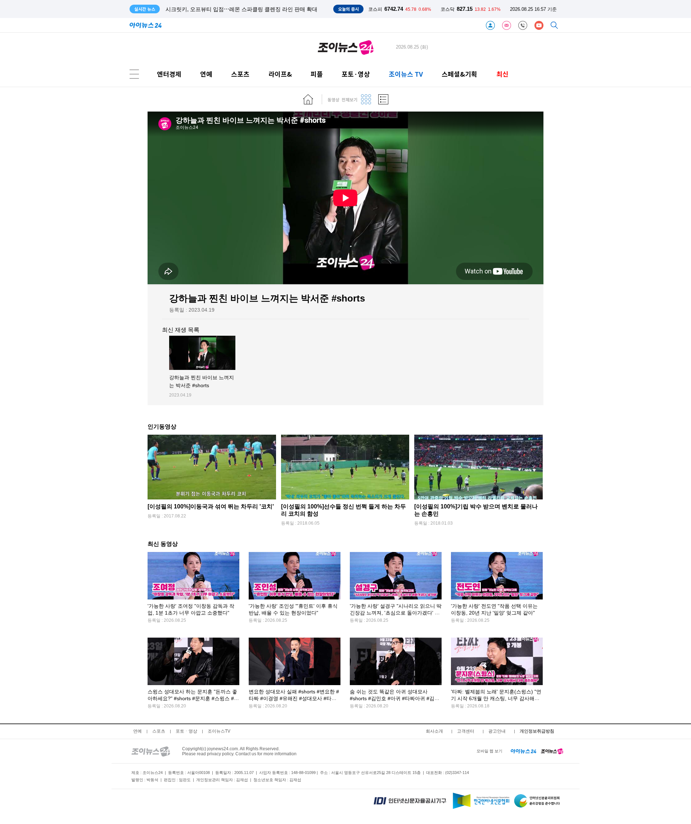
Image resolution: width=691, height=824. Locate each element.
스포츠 (240, 74)
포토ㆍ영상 (186, 731)
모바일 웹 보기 (489, 751)
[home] (308, 99)
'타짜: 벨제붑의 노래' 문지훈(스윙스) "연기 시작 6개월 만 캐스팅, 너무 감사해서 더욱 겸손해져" (496, 698)
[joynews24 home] (552, 751)
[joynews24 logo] (346, 47)
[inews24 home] (523, 751)
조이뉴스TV (219, 731)
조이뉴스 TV (406, 74)
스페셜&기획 (459, 74)
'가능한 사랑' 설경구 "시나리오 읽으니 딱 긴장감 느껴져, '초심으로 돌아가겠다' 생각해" (396, 613)
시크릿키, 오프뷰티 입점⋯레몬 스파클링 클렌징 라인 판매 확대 (241, 9)
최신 (502, 74)
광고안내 (497, 731)
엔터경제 (169, 74)
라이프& (280, 74)
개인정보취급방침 (537, 731)
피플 (317, 74)
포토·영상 (356, 74)
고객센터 (465, 731)
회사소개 (434, 731)
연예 (206, 74)
